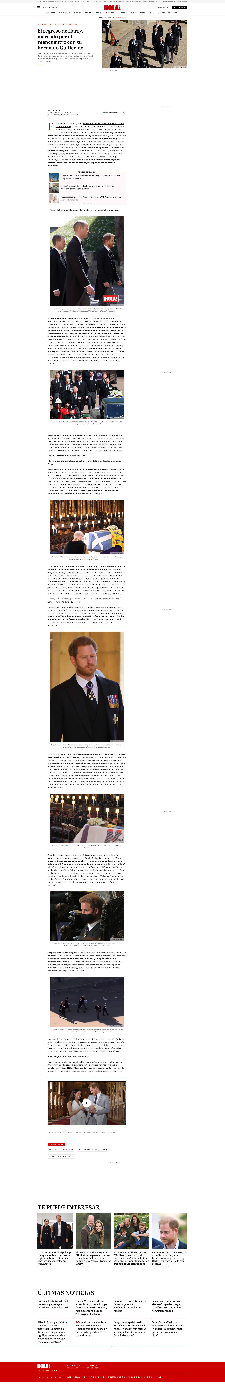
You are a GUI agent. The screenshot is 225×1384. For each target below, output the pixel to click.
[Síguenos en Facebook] (43, 1377)
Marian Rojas (108, 1)
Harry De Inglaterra (61, 1156)
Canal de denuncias (149, 1377)
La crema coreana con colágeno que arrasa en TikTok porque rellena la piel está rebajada (91, 198)
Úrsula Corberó (97, 1)
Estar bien (110, 13)
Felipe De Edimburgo (61, 1149)
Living (133, 13)
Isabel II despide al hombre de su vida (67, 456)
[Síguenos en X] (47, 1377)
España (161, 7)
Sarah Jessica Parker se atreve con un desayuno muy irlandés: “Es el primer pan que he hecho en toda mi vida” (168, 1328)
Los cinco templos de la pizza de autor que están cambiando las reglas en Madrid (130, 1305)
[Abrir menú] (39, 7)
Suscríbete (180, 7)
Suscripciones (74, 1365)
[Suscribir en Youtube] (56, 1377)
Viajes (142, 13)
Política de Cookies (94, 1377)
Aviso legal (73, 1377)
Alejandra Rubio (79, 1)
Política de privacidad (121, 1377)
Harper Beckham (118, 1)
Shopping (122, 13)
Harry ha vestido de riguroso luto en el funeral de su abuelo (76, 469)
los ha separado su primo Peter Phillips (99, 139)
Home (101, 17)
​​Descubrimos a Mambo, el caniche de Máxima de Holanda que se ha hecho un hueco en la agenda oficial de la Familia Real (92, 1328)
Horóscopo (172, 13)
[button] (86, 1103)
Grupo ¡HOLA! (93, 1368)
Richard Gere (69, 1)
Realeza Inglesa (119, 17)
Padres (162, 13)
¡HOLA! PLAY (72, 1068)
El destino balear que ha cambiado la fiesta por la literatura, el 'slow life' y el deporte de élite (90, 177)
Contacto (92, 1365)
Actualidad (50, 13)
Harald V (88, 1)
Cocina (99, 13)
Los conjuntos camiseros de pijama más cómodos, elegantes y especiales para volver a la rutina (87, 187)
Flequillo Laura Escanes (150, 1)
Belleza (88, 13)
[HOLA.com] (112, 8)
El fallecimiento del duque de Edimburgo (68, 318)
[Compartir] (124, 112)
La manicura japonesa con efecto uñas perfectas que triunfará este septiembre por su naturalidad (166, 1305)
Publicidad (73, 1368)
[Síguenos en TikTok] (52, 1377)
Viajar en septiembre (183, 1)
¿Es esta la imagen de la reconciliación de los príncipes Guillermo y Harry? (84, 210)
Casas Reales (64, 13)
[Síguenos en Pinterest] (60, 1377)
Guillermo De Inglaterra (92, 1149)
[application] (87, 1103)
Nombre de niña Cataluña (167, 1)
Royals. (87, 1065)
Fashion (77, 13)
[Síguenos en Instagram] (39, 1377)
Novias (152, 13)
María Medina (54, 110)
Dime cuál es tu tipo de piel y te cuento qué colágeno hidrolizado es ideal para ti (54, 1304)
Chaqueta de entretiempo (133, 1)
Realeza (108, 17)
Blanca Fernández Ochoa (55, 1)
